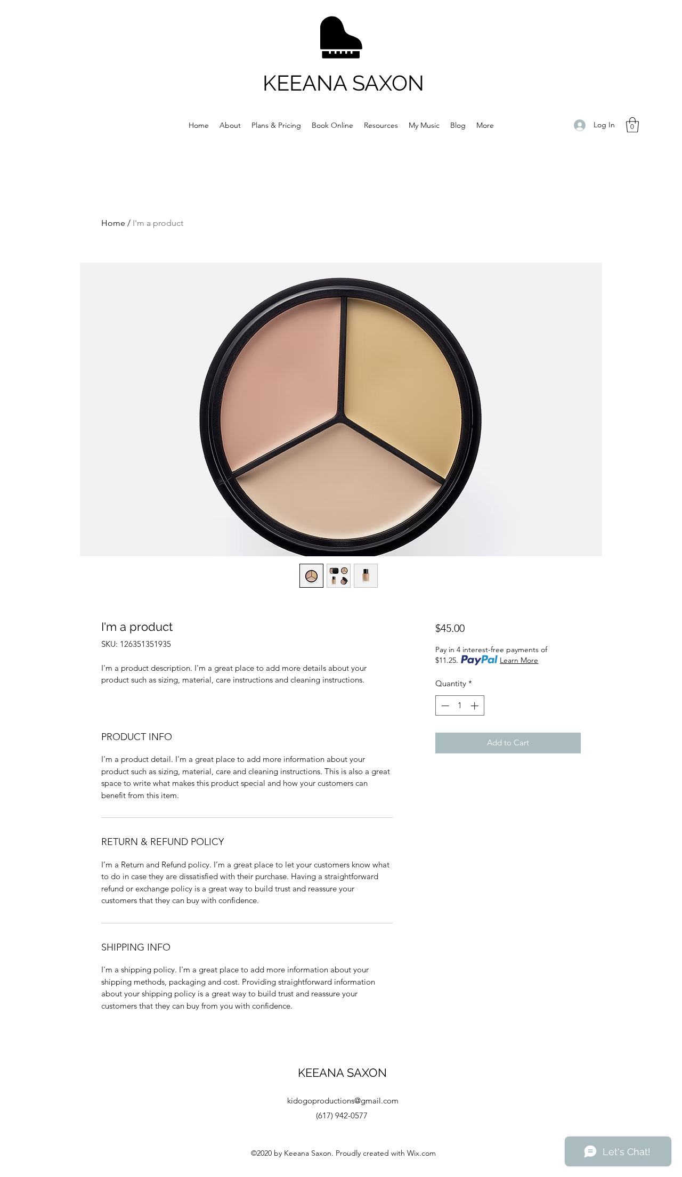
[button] (632, 125)
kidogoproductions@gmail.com (343, 1100)
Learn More (519, 660)
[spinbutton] (459, 706)
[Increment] (475, 706)
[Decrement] (444, 706)
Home (113, 223)
